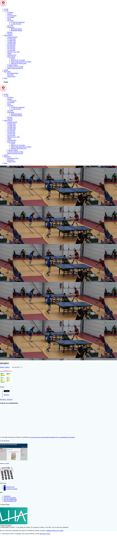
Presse (9, 19)
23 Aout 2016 (11, 50)
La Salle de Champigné (17, 22)
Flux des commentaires (10, 499)
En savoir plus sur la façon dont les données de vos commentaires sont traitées (52, 437)
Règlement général (16, 29)
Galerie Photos (8, 35)
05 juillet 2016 (11, 38)
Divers (13, 58)
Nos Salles (10, 20)
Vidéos (9, 53)
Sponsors (10, 33)
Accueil (6, 9)
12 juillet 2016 (11, 40)
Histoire (9, 14)
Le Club (6, 10)
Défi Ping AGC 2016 (13, 52)
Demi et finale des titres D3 (15, 68)
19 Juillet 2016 (11, 42)
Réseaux (9, 32)
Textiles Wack (11, 76)
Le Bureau (10, 12)
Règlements (10, 27)
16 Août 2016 (11, 48)
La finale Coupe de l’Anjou (15, 66)
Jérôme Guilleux (5, 367)
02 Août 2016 (11, 45)
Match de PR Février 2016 (18, 63)
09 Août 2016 (11, 47)
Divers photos (11, 56)
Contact (6, 70)
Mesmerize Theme (45, 533)
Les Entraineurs (11, 15)
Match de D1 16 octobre (18, 60)
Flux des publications (10, 497)
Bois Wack (10, 75)
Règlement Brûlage (16, 30)
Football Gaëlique (12, 65)
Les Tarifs (10, 25)
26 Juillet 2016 (11, 43)
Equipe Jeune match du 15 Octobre (21, 61)
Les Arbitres (10, 17)
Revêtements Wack (12, 73)
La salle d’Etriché (16, 24)
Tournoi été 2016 (12, 37)
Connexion (7, 496)
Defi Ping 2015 (11, 55)
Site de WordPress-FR (10, 501)
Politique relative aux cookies (54, 530)
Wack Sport (7, 71)
